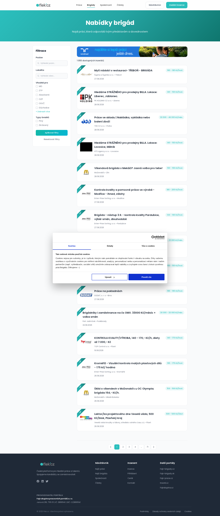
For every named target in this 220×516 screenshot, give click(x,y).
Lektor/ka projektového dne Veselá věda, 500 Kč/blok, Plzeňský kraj (124, 416)
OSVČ (42, 103)
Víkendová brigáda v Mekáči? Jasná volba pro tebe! (128, 168)
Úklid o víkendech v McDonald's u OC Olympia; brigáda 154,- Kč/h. (124, 390)
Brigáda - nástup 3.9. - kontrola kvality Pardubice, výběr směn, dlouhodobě (126, 217)
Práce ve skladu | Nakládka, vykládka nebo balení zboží (122, 119)
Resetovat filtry (52, 139)
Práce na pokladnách (108, 291)
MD (40, 86)
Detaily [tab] (110, 246)
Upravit (108, 277)
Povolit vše (146, 277)
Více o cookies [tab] (148, 246)
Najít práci (100, 469)
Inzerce (131, 469)
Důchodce (44, 107)
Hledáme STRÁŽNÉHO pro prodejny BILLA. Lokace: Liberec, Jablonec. (125, 94)
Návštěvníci (155, 5)
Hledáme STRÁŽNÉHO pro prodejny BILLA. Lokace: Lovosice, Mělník (125, 145)
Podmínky (144, 511)
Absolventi (44, 94)
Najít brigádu (101, 473)
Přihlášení (132, 473)
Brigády (91, 5)
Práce (79, 5)
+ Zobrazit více (43, 111)
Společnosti (106, 5)
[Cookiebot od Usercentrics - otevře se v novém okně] (153, 237)
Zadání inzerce (176, 5)
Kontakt (131, 483)
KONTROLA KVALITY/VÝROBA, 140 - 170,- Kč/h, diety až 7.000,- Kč (127, 340)
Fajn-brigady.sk (167, 473)
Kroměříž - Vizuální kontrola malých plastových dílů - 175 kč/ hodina (128, 365)
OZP (41, 99)
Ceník (130, 478)
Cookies (187, 511)
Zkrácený (43, 125)
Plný (41, 120)
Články (120, 5)
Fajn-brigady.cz (167, 469)
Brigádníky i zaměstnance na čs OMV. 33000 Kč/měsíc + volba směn (119, 315)
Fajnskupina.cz (166, 487)
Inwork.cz (164, 483)
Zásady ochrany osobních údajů (166, 511)
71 (147, 446)
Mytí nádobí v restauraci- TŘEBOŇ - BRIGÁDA (123, 70)
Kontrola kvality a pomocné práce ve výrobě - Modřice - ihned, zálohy (124, 192)
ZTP (41, 90)
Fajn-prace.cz (166, 478)
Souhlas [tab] (71, 246)
